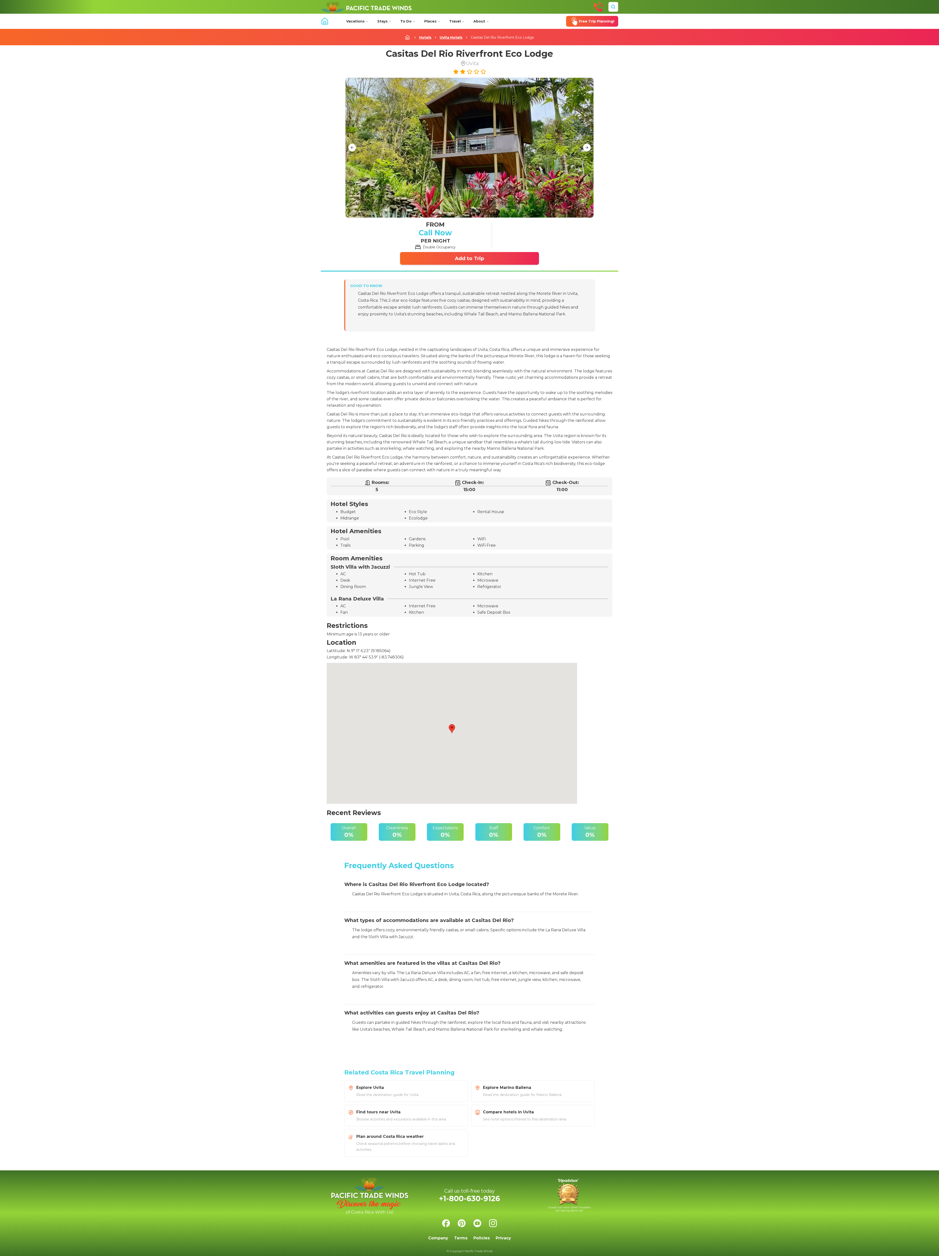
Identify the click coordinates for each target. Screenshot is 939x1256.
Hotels (425, 37)
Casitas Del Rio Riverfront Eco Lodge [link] (502, 37)
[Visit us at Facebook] (446, 1223)
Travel (455, 21)
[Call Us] (598, 7)
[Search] (613, 7)
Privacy (503, 1238)
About (479, 21)
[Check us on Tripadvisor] (569, 1195)
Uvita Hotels (451, 37)
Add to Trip (469, 258)
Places (430, 21)
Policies (481, 1238)
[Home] (366, 7)
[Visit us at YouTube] (477, 1223)
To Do (406, 21)
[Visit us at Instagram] (493, 1223)
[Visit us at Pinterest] (462, 1223)
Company (438, 1238)
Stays (382, 21)
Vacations (355, 21)
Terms (461, 1238)
